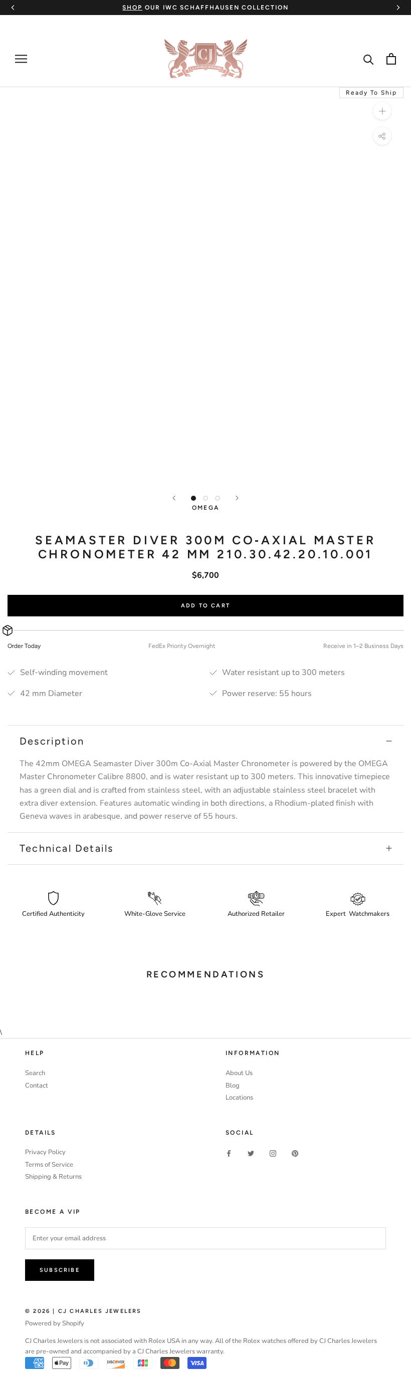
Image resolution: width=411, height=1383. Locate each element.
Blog (233, 1085)
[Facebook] (229, 1153)
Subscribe (60, 1270)
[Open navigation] (21, 59)
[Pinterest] (295, 1153)
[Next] (237, 498)
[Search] (368, 59)
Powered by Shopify (54, 1323)
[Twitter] (251, 1153)
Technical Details (66, 848)
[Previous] (173, 498)
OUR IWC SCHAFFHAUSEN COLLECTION (205, 8)
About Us (239, 1073)
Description (52, 741)
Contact (36, 1085)
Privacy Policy (45, 1152)
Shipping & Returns (53, 1176)
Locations (239, 1097)
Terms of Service (49, 1164)
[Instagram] (273, 1153)
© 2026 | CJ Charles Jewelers (83, 1311)
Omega (206, 507)
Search (35, 1073)
